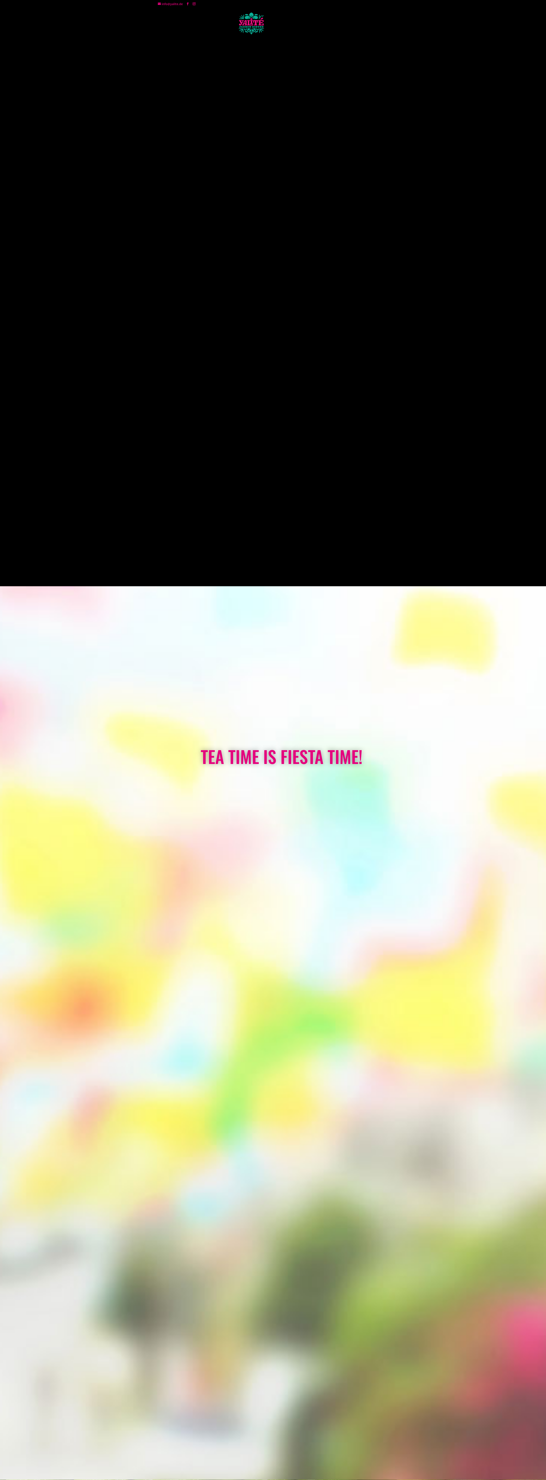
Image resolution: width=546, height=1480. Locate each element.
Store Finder (220, 24)
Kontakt (192, 24)
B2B (337, 24)
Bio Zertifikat (365, 24)
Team (173, 24)
